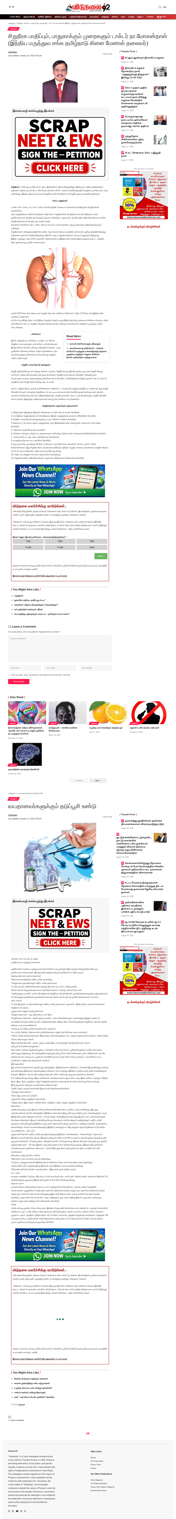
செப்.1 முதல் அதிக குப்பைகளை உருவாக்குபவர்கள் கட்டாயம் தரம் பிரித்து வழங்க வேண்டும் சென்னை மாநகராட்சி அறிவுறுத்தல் (134, 97)
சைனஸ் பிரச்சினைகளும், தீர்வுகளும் (85, 344)
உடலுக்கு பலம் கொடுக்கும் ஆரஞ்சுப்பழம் (106, 728)
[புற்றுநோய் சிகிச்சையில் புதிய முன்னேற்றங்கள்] (160, 140)
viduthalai (12, 52)
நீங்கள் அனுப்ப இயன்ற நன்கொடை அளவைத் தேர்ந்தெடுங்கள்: (40, 537)
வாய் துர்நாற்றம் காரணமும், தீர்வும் (28, 609)
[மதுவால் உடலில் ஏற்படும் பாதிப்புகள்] (149, 712)
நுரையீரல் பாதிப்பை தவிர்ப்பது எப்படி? (29, 600)
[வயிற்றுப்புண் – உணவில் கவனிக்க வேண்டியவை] (68, 712)
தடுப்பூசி (22, 1405)
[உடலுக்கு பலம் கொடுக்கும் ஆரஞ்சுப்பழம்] (108, 712)
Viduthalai (12, 815)
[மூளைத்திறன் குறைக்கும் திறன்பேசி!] (27, 754)
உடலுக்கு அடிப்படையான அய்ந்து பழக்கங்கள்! (33, 1388)
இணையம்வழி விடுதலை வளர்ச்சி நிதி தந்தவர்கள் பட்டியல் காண (40, 576)
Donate (101, 556)
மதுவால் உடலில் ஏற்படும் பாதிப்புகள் (144, 728)
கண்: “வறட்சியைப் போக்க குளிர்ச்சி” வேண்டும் (34, 1397)
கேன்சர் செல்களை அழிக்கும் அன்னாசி (31, 1379)
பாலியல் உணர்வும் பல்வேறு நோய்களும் (30, 1392)
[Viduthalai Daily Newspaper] (88, 7)
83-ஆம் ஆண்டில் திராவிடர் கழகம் (144, 58)
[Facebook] (10, 7)
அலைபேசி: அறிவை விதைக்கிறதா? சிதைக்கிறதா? (36, 605)
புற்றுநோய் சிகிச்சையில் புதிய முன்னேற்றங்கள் (132, 139)
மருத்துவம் (13, 29)
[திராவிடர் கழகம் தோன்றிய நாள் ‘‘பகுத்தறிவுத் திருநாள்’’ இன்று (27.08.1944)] (160, 71)
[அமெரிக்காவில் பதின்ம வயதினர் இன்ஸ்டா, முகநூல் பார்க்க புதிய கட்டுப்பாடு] (160, 906)
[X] (13, 7)
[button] (160, 7)
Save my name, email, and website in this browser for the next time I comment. (41, 675)
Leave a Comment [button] (17, 1420)
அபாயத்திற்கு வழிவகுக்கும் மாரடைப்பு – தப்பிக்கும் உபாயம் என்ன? (42, 614)
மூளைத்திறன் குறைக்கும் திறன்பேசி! (23, 769)
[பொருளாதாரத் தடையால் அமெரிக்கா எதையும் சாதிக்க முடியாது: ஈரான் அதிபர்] (160, 120)
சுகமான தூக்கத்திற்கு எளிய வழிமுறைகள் (32, 1383)
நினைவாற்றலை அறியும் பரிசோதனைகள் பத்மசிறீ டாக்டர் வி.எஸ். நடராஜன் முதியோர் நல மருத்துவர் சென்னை (26, 731)
